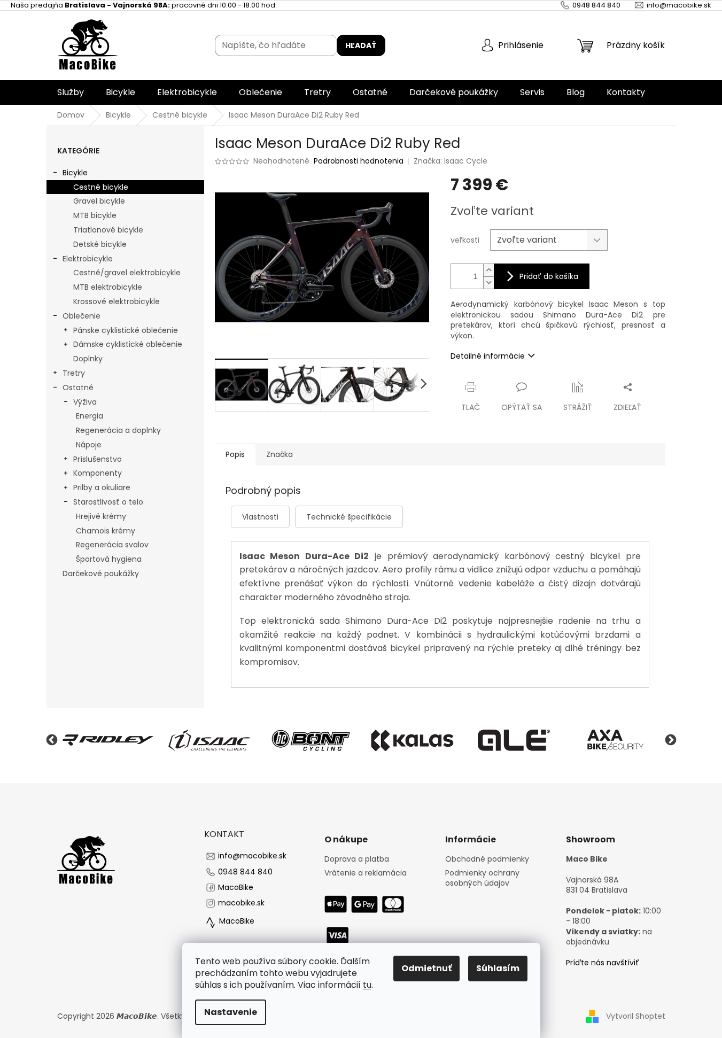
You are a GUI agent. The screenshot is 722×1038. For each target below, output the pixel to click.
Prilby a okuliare (101, 487)
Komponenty (97, 473)
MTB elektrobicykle (107, 287)
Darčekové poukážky (101, 573)
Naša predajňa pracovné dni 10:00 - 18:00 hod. (144, 5)
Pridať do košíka (548, 276)
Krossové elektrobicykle (116, 301)
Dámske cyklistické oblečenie (127, 344)
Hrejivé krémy (101, 516)
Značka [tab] (279, 454)
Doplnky (88, 358)
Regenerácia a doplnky (118, 430)
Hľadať (361, 45)
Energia (89, 415)
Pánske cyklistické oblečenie (125, 330)
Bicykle (75, 172)
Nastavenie (230, 1012)
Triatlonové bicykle (108, 229)
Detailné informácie (488, 356)
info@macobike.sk (252, 855)
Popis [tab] (235, 454)
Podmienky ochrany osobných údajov (482, 878)
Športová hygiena (109, 559)
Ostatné (78, 387)
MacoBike (235, 887)
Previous (52, 740)
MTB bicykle (95, 215)
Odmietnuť (426, 968)
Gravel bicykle (99, 201)
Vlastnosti (260, 517)
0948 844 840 (245, 871)
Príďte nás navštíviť (602, 963)
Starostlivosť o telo (108, 502)
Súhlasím (497, 968)
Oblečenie (81, 316)
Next (671, 740)
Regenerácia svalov (112, 544)
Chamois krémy (105, 530)
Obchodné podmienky (487, 859)
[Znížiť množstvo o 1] (488, 282)
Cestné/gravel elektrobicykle (127, 272)
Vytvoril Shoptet (635, 1016)
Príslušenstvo (97, 459)
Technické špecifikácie (349, 517)
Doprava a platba (356, 859)
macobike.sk (241, 902)
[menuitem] (70, 92)
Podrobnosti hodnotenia (358, 161)
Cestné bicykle (100, 187)
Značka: (450, 161)
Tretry (74, 373)
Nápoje (89, 444)
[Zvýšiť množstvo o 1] (488, 270)
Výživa (85, 402)
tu (367, 985)
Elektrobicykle (88, 258)
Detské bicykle (100, 244)
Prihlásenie (521, 45)
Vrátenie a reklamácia (365, 873)
